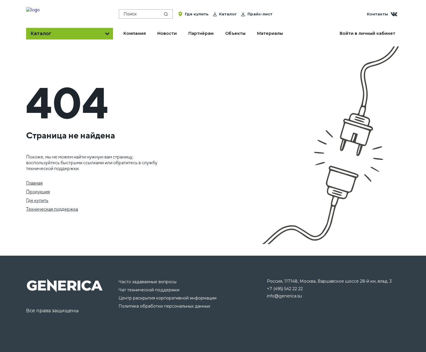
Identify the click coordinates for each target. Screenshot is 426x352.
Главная (34, 183)
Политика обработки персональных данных (164, 306)
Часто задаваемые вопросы (147, 281)
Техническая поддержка (52, 209)
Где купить (37, 200)
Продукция (38, 191)
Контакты (377, 14)
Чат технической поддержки (149, 290)
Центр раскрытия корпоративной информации (167, 298)
